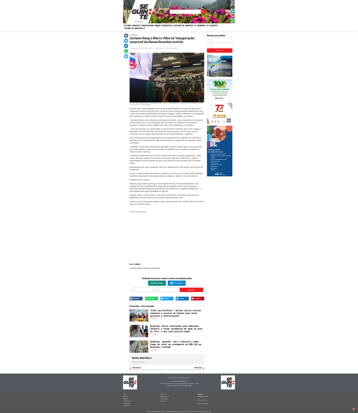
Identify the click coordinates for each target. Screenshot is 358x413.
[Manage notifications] (353, 408)
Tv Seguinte (212, 26)
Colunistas (167, 26)
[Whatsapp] (232, 21)
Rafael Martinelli (203, 396)
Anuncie (163, 394)
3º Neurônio (199, 26)
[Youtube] (232, 16)
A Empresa (163, 399)
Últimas (127, 26)
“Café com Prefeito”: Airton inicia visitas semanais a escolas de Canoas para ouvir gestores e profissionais (175, 313)
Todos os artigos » (138, 362)
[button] (126, 36)
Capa (124, 394)
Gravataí (136, 26)
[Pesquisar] (203, 12)
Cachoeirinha (147, 26)
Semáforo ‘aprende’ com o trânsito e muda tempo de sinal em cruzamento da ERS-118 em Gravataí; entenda (175, 344)
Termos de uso (164, 396)
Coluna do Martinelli (134, 28)
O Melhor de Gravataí (183, 26)
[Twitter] (232, 11)
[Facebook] (232, 2)
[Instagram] (232, 7)
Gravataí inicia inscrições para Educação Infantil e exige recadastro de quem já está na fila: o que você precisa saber (176, 329)
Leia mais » (154, 318)
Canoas (157, 26)
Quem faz (163, 401)
